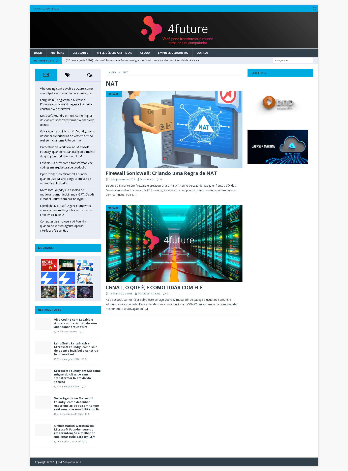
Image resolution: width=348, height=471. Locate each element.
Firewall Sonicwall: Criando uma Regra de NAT (161, 173)
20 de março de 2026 (68, 386)
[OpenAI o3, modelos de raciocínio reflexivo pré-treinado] (85, 292)
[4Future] (174, 46)
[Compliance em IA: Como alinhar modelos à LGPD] (49, 292)
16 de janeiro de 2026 (68, 441)
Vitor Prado (147, 179)
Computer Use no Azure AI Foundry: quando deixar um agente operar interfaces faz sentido (63, 225)
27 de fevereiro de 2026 (70, 413)
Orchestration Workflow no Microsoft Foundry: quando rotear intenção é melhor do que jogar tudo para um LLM (67, 151)
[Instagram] (314, 8)
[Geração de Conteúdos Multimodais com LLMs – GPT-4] (67, 292)
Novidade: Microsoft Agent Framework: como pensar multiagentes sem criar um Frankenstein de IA (66, 210)
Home (38, 53)
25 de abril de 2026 (67, 331)
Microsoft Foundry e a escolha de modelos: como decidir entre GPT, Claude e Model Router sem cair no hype (67, 194)
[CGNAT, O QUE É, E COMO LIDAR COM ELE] (174, 243)
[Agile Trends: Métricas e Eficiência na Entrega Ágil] (85, 278)
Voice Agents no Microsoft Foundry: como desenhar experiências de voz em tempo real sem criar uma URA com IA (67, 135)
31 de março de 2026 (68, 359)
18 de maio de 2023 (120, 293)
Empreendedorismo (173, 53)
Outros (202, 53)
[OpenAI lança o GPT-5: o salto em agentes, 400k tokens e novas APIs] (85, 265)
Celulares (80, 53)
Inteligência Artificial (114, 53)
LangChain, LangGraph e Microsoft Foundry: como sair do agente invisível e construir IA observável (66, 104)
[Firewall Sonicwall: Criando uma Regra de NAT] (174, 129)
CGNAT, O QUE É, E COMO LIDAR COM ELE (154, 287)
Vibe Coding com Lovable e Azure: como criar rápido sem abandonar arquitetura (75, 323)
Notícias (57, 53)
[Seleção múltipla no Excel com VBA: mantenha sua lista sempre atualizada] (67, 265)
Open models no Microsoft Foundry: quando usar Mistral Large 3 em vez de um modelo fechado (65, 178)
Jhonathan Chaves (149, 293)
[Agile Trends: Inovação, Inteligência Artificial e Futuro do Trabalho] (49, 278)
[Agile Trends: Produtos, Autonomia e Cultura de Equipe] (67, 278)
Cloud (145, 53)
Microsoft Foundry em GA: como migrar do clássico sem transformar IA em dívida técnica (67, 120)
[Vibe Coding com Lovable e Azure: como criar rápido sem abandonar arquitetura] (43, 324)
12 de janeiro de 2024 (122, 179)
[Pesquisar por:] (293, 60)
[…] (134, 195)
